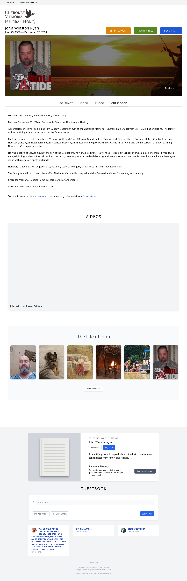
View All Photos (93, 388)
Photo (99, 103)
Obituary (66, 103)
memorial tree (44, 196)
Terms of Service (100, 570)
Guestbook (119, 103)
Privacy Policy (86, 570)
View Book (95, 447)
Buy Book (109, 447)
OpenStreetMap (96, 574)
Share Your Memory (145, 471)
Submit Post (147, 514)
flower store (89, 196)
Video (84, 103)
